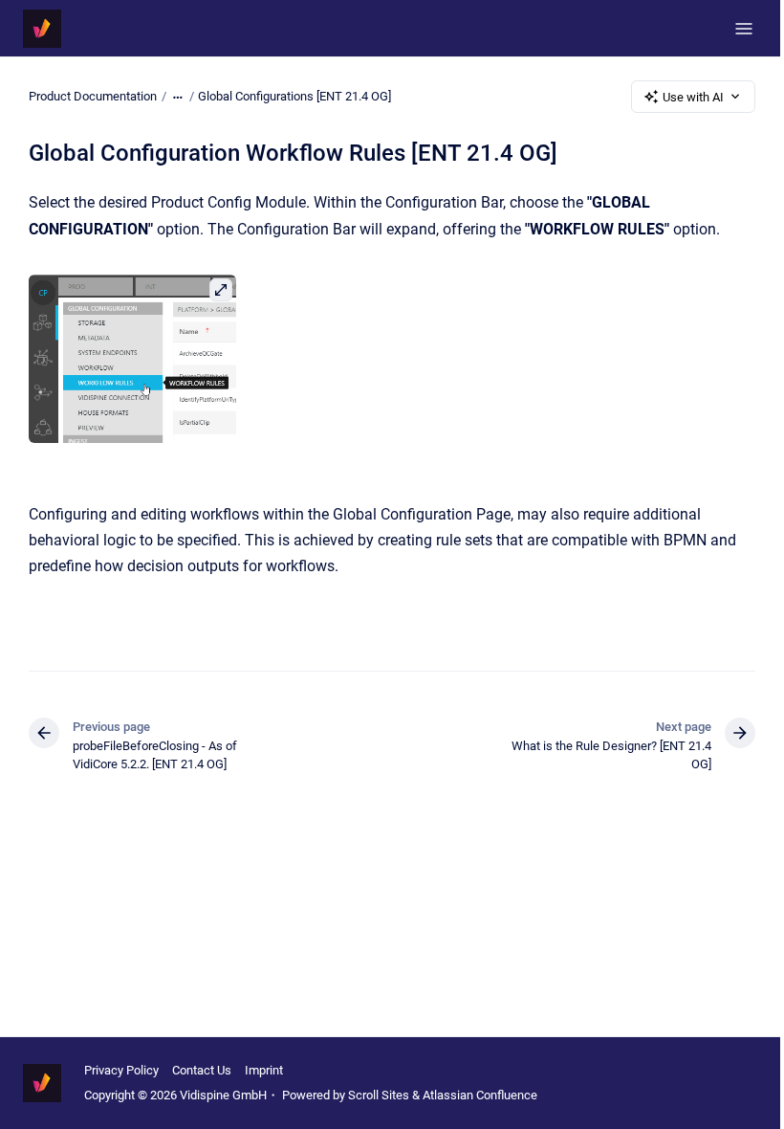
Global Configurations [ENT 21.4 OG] (294, 96)
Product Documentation (93, 96)
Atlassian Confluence (480, 1095)
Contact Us (201, 1070)
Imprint (264, 1070)
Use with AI (693, 97)
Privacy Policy (121, 1070)
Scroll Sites (378, 1095)
